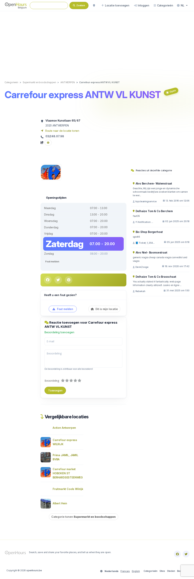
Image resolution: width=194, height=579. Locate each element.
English (136, 571)
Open (172, 91)
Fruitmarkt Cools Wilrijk (68, 489)
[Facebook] (177, 554)
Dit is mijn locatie (106, 309)
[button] (182, 5)
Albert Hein (60, 503)
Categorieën (150, 571)
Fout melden (52, 261)
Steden (171, 571)
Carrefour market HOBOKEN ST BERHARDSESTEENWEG (68, 473)
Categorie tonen (83, 516)
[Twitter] (186, 554)
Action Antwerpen (64, 427)
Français (125, 571)
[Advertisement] (97, 42)
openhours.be (34, 570)
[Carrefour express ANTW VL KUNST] (51, 172)
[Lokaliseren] (94, 5)
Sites (162, 571)
